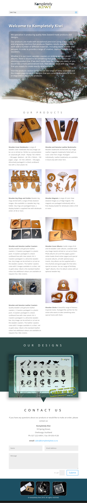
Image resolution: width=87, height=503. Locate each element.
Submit (72, 472)
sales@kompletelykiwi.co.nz (46, 440)
